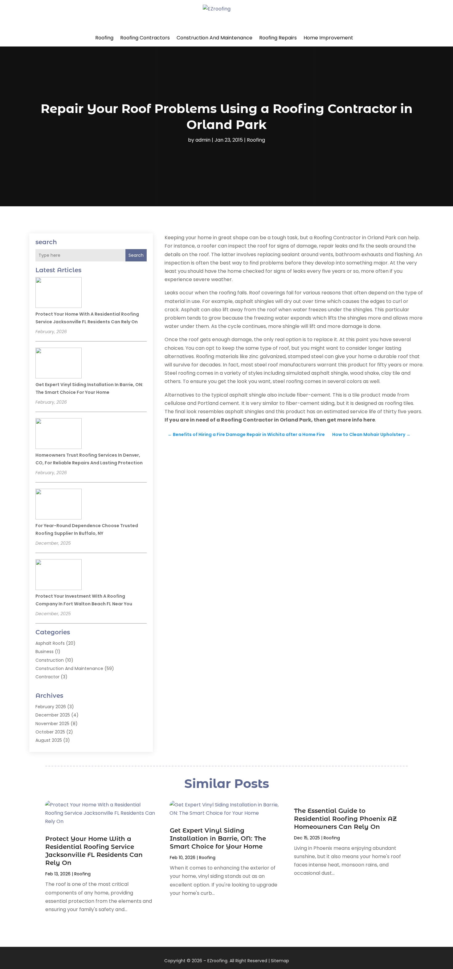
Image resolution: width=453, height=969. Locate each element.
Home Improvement (328, 37)
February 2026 (50, 707)
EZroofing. (217, 961)
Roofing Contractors (145, 37)
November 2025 (52, 724)
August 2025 (48, 740)
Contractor (47, 677)
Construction (49, 660)
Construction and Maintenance (214, 37)
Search (136, 255)
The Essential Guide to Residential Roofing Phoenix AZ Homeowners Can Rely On (345, 818)
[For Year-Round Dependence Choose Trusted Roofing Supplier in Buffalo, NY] (58, 505)
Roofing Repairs (278, 37)
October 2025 (50, 732)
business (44, 651)
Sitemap (280, 961)
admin (202, 139)
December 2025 (52, 715)
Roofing (104, 37)
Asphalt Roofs (50, 643)
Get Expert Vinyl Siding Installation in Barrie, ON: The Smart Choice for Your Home (218, 838)
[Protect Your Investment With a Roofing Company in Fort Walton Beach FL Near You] (58, 575)
